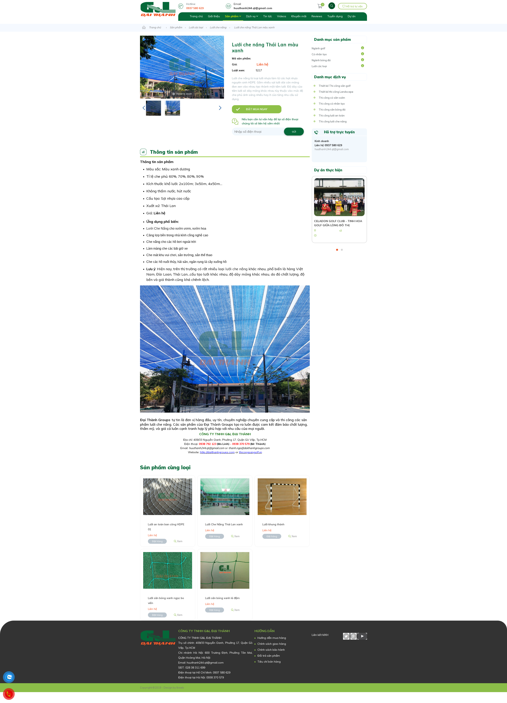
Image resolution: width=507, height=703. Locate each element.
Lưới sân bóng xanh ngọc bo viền (166, 600)
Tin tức (267, 16)
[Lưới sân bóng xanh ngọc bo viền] (167, 570)
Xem (179, 541)
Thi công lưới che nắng (333, 121)
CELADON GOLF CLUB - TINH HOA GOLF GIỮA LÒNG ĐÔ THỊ (338, 223)
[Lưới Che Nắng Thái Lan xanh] (224, 496)
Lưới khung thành (273, 524)
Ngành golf (318, 48)
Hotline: (195, 6)
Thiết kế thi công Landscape (336, 91)
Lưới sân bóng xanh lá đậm (222, 598)
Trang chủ (196, 16)
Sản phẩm (232, 16)
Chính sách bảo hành (271, 649)
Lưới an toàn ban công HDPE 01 (166, 527)
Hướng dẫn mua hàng (271, 638)
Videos (281, 16)
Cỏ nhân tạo (319, 54)
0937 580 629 (333, 145)
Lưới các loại (196, 27)
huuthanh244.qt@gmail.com (332, 149)
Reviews (317, 16)
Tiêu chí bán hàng (269, 661)
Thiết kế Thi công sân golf (335, 85)
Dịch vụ (251, 16)
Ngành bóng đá (321, 60)
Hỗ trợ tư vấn (354, 6)
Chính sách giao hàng (271, 644)
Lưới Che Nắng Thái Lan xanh (224, 524)
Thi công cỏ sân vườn (332, 97)
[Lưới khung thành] (282, 496)
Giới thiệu (214, 16)
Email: (253, 6)
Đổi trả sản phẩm (268, 655)
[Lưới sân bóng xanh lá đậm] (224, 570)
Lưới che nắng (218, 27)
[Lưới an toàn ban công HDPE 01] (167, 496)
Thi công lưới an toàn (332, 115)
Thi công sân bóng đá (332, 109)
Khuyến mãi (298, 16)
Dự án (351, 16)
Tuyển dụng (335, 16)
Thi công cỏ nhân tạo (332, 103)
